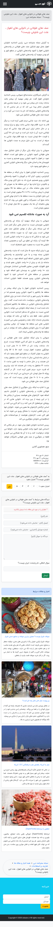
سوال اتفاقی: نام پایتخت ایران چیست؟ (33, 563)
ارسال (45, 575)
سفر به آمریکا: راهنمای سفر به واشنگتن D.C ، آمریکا (31, 764)
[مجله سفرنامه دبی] (42, 4)
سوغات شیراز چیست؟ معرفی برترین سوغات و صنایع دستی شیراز (27, 636)
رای (9, 486)
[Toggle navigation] (4, 3)
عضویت (45, 906)
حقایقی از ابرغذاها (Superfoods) (37, 829)
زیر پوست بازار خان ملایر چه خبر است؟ (35, 700)
